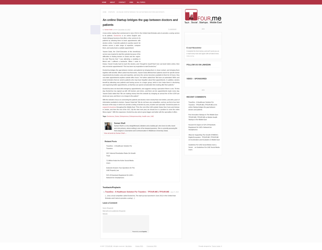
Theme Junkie (216, 246)
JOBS (130, 3)
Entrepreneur (124, 116)
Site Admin (128, 246)
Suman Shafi (108, 29)
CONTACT (122, 2)
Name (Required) (108, 208)
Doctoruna (110, 116)
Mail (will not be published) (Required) (114, 211)
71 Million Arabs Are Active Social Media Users (120, 162)
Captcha (144, 231)
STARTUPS (111, 12)
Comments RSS (151, 246)
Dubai (117, 116)
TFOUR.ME (108, 246)
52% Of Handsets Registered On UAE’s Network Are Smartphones (119, 176)
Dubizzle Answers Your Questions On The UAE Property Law (120, 169)
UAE (152, 116)
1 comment (172, 29)
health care (146, 116)
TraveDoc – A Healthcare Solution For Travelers (119, 147)
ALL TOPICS (140, 3)
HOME (104, 2)
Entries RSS (139, 246)
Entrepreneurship (135, 116)
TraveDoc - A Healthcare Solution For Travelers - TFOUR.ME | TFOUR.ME (137, 192)
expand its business (109, 107)
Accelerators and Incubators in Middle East (205, 140)
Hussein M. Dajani (194, 125)
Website (105, 214)
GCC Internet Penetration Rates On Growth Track (121, 154)
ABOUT (112, 2)
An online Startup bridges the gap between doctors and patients (202, 107)
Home (104, 12)
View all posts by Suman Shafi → (115, 133)
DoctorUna (117, 36)
